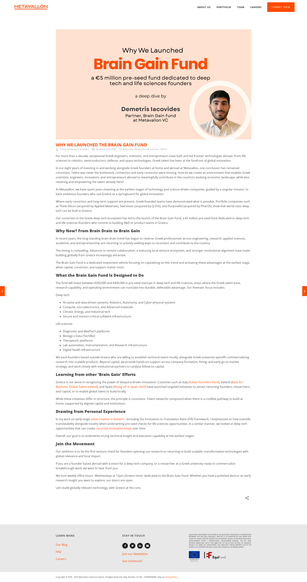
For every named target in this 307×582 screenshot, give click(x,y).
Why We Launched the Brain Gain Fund (101, 145)
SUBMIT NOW (280, 7)
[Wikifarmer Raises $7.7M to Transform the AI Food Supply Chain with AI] (304, 291)
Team (240, 7)
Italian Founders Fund (204, 382)
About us (204, 7)
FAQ (58, 552)
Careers (256, 7)
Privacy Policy (171, 577)
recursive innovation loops (114, 428)
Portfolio (224, 7)
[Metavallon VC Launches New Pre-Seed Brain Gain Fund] (2, 291)
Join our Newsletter (135, 554)
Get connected (132, 561)
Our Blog (62, 544)
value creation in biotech (107, 419)
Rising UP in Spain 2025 (129, 387)
